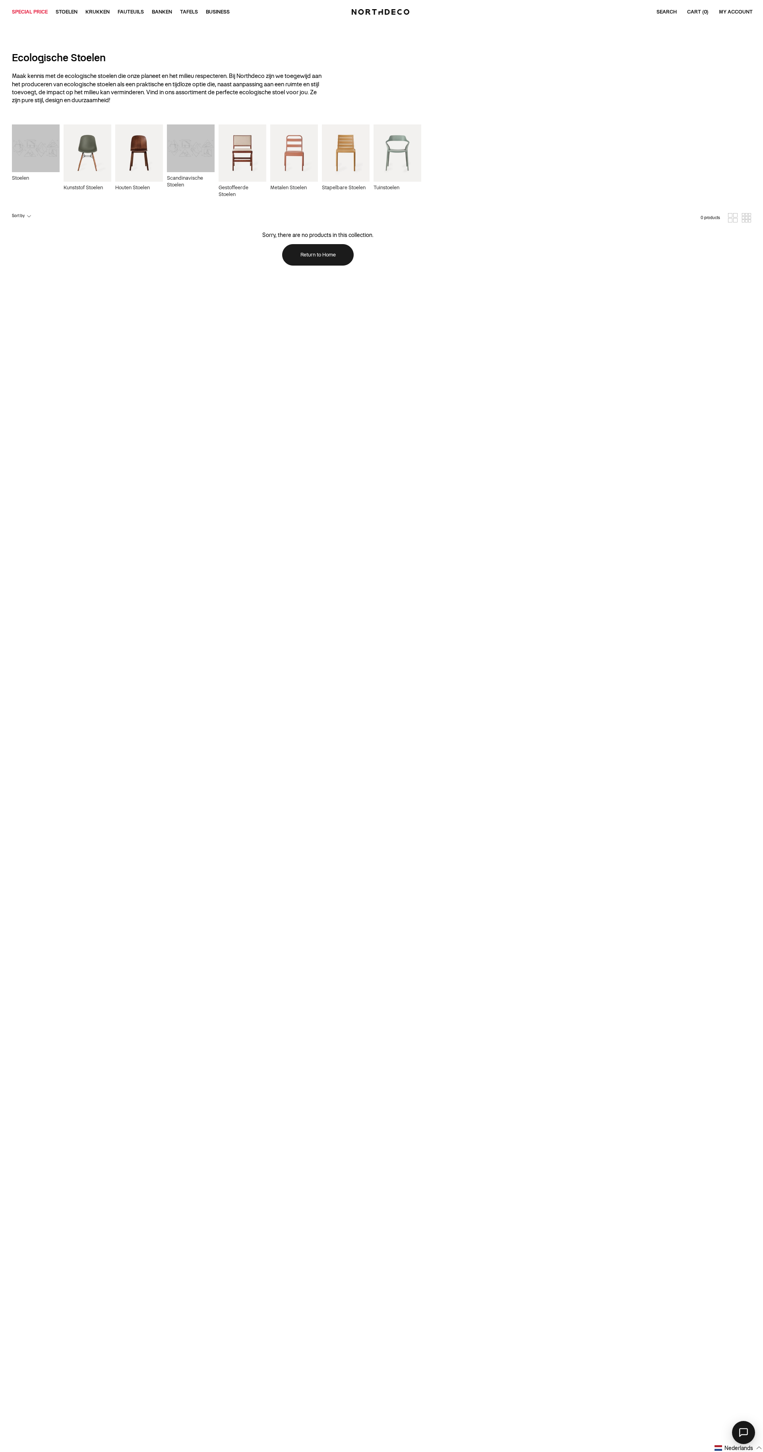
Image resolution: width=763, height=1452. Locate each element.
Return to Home (318, 255)
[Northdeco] (381, 12)
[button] (738, 1448)
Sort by (18, 215)
